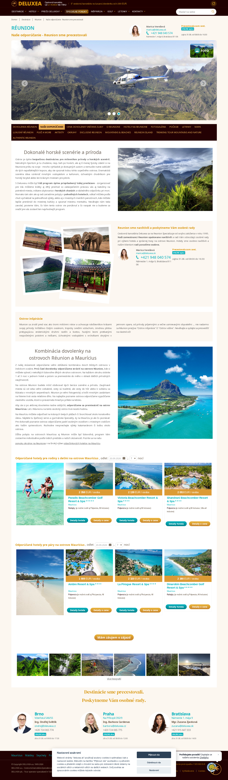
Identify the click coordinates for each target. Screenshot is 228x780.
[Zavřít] (218, 755)
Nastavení (154, 770)
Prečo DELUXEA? (50, 11)
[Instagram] (213, 3)
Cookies (201, 770)
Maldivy (29, 755)
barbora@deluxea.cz (114, 726)
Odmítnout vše (154, 762)
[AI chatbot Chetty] (215, 769)
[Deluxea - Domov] (27, 3)
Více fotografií (114, 678)
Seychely (41, 755)
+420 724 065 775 (112, 730)
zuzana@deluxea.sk (183, 726)
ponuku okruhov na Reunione (30, 443)
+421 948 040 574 (161, 33)
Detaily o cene (101, 520)
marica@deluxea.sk (156, 29)
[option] (40, 494)
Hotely (32, 11)
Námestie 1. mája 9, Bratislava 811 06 (162, 36)
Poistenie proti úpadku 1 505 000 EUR (189, 764)
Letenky (122, 11)
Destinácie (18, 11)
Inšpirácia (97, 11)
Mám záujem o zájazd (114, 637)
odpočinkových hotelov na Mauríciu (82, 443)
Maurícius (16, 755)
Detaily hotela (77, 520)
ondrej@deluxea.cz (45, 726)
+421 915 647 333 (181, 730)
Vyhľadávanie (188, 770)
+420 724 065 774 (44, 730)
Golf (110, 11)
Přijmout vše (154, 755)
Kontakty (137, 11)
